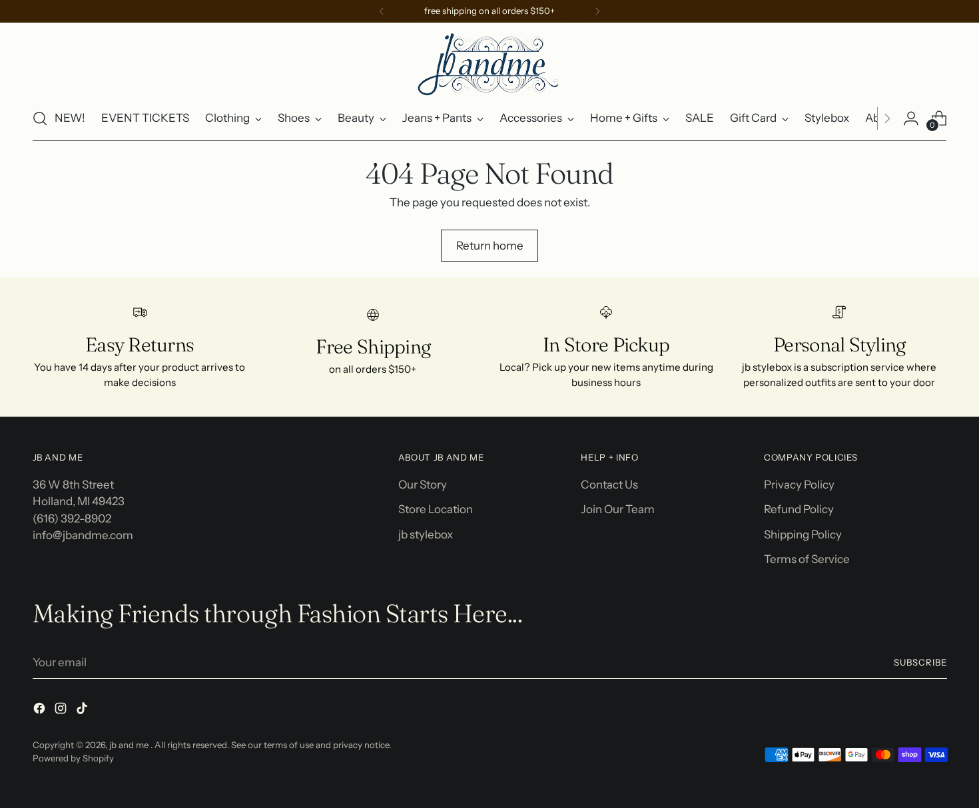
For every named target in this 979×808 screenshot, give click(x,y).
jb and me (130, 744)
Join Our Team (618, 509)
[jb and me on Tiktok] (83, 711)
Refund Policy (799, 509)
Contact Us (609, 484)
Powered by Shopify (73, 758)
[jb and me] (489, 63)
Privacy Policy (799, 484)
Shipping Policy (803, 534)
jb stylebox (425, 534)
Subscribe (920, 662)
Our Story (422, 484)
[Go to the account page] (911, 118)
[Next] (597, 11)
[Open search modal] (40, 118)
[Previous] (381, 11)
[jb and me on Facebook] (41, 711)
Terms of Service (807, 559)
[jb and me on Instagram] (62, 711)
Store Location (435, 509)
